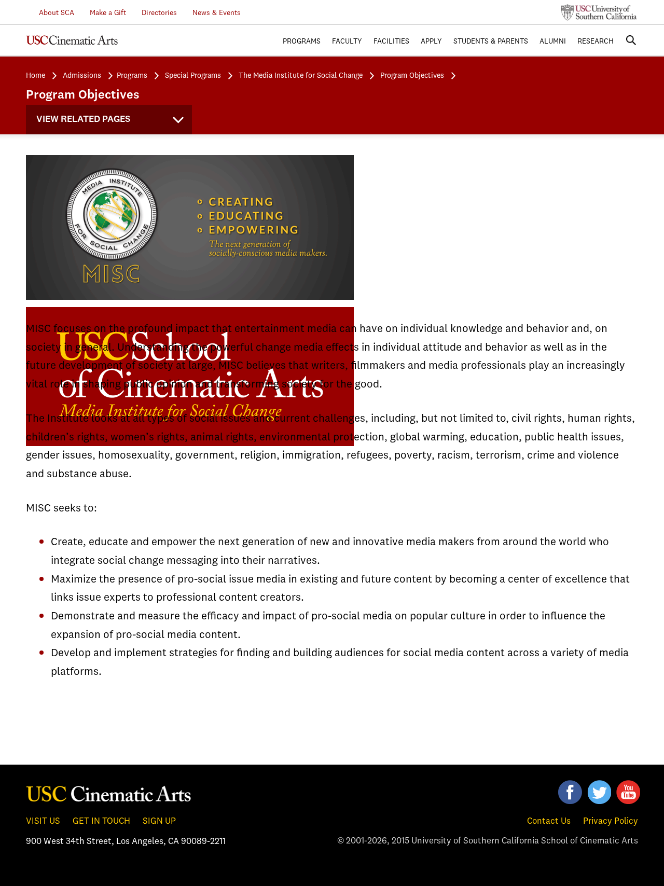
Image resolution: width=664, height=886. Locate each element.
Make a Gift (108, 13)
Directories (159, 13)
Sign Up (159, 821)
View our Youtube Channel (628, 792)
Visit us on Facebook (570, 792)
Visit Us (43, 821)
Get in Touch (101, 821)
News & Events (216, 13)
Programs (132, 75)
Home (35, 75)
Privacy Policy (610, 821)
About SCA (50, 13)
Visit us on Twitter (599, 792)
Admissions (82, 75)
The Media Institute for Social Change (301, 75)
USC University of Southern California (599, 12)
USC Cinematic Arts (109, 793)
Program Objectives (412, 75)
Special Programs (193, 75)
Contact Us (549, 821)
